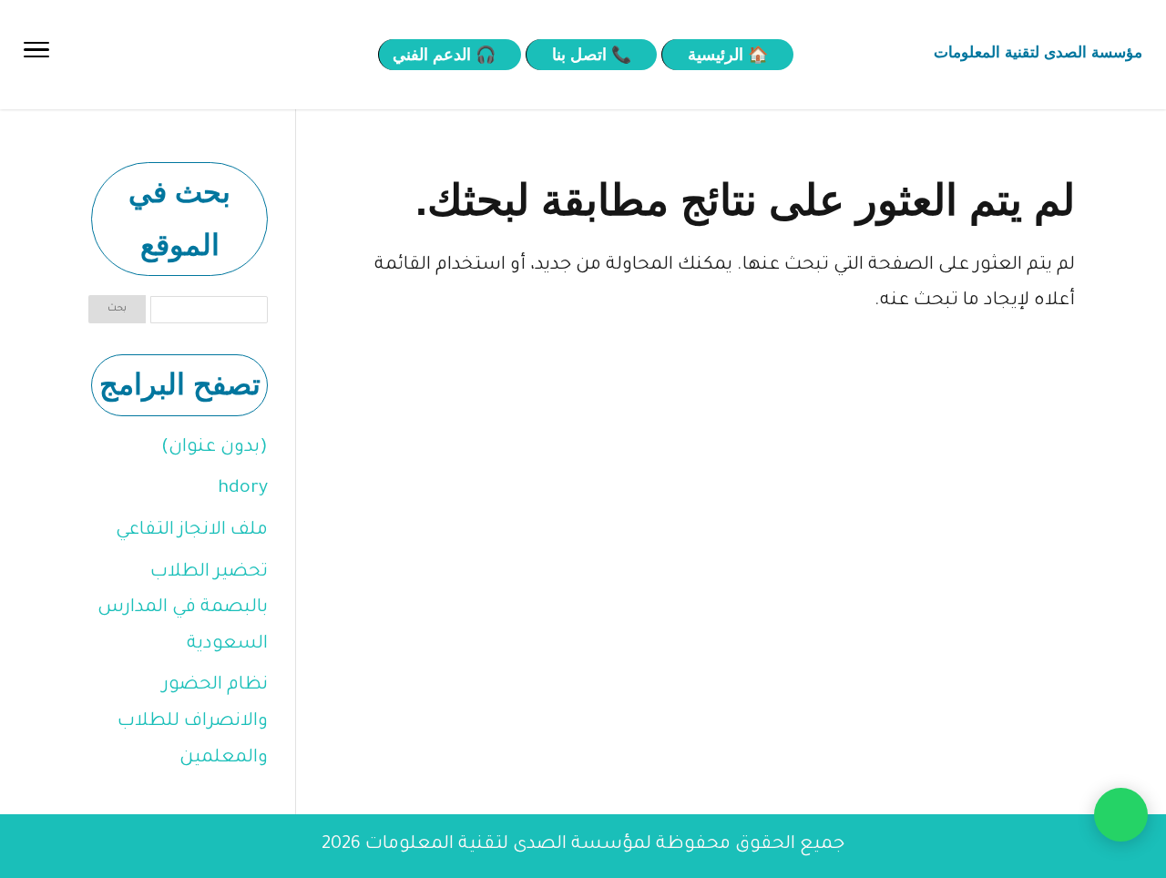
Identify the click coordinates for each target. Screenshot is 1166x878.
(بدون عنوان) (214, 448)
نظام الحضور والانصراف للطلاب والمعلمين (193, 722)
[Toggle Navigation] (36, 54)
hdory (243, 489)
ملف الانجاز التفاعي (192, 531)
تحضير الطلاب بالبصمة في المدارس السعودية (182, 609)
